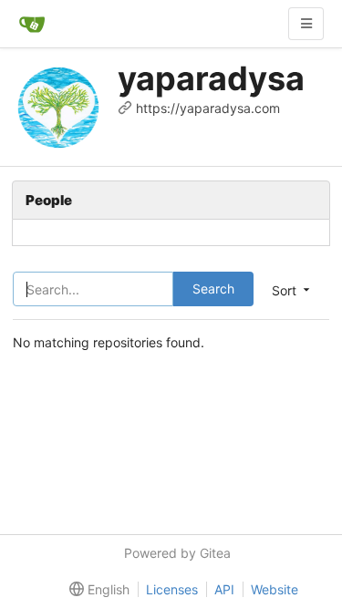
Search (213, 288)
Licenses (172, 589)
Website (274, 589)
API (224, 589)
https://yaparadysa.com (208, 108)
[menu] (96, 590)
